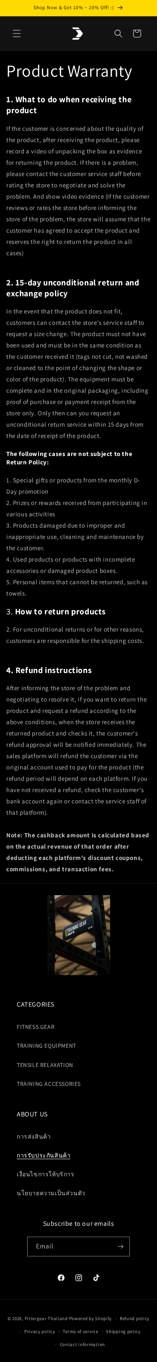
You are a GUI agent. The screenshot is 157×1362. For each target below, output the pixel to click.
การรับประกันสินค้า (43, 1155)
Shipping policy (123, 1331)
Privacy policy (39, 1331)
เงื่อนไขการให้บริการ (46, 1174)
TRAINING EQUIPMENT (46, 1045)
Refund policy (134, 1318)
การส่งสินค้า (34, 1136)
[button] (17, 33)
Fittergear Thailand (46, 1318)
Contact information (82, 1344)
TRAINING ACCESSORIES (49, 1084)
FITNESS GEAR (35, 1027)
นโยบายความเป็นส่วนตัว (51, 1193)
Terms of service (80, 1331)
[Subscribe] (120, 1246)
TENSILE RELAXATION (45, 1065)
